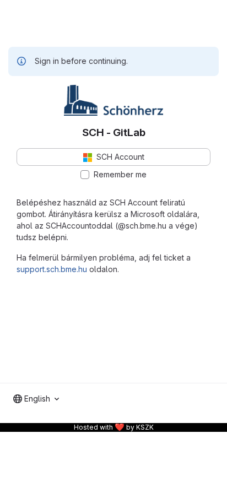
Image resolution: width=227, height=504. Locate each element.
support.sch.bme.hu (52, 269)
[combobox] (36, 398)
